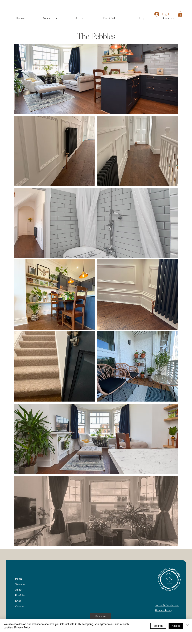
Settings (158, 625)
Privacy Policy (163, 610)
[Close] (187, 625)
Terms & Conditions (167, 605)
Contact (20, 606)
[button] (180, 14)
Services (20, 584)
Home (18, 578)
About (18, 589)
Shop (18, 601)
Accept (176, 625)
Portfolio (20, 595)
